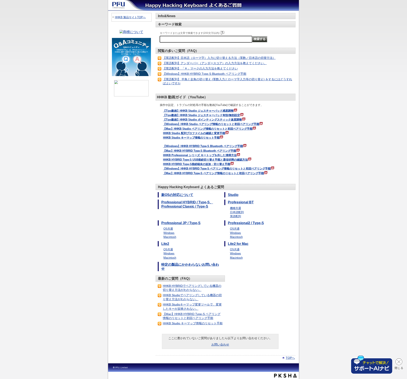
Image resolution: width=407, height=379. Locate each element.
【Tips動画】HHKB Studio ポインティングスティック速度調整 (202, 119)
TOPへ (290, 357)
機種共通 (235, 208)
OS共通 (168, 228)
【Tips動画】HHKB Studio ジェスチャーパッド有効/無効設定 (201, 115)
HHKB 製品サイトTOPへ (130, 17)
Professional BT (241, 202)
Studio (233, 195)
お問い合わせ (220, 344)
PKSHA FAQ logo (285, 375)
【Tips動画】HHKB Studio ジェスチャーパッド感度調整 (198, 110)
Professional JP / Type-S (181, 223)
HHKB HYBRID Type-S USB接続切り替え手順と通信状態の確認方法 (205, 159)
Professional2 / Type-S (246, 223)
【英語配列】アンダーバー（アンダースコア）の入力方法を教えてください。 (215, 63)
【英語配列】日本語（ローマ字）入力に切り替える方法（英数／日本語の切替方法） (219, 58)
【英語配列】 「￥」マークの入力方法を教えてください (200, 68)
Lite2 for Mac (238, 244)
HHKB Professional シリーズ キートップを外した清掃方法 (200, 155)
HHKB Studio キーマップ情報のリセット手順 (191, 137)
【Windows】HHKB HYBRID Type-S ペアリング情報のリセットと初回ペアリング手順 (217, 168)
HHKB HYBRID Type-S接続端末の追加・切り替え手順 (196, 164)
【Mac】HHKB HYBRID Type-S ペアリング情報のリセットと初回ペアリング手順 (213, 173)
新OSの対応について (177, 195)
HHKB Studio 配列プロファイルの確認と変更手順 (194, 133)
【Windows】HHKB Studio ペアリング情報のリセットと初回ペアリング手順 (211, 124)
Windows (168, 233)
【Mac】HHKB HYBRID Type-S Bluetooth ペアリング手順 (199, 150)
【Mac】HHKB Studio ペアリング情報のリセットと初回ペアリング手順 (207, 128)
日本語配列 (237, 212)
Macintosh (169, 237)
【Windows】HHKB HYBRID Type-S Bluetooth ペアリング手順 (204, 73)
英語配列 (235, 216)
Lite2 (165, 244)
